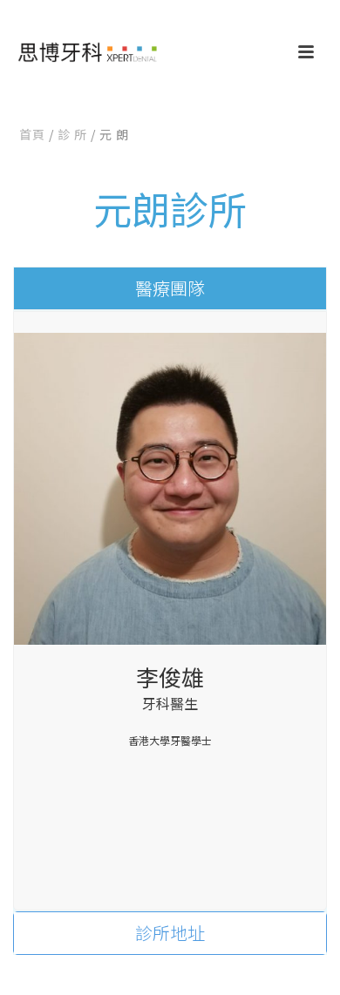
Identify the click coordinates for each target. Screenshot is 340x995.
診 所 (72, 134)
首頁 (32, 134)
